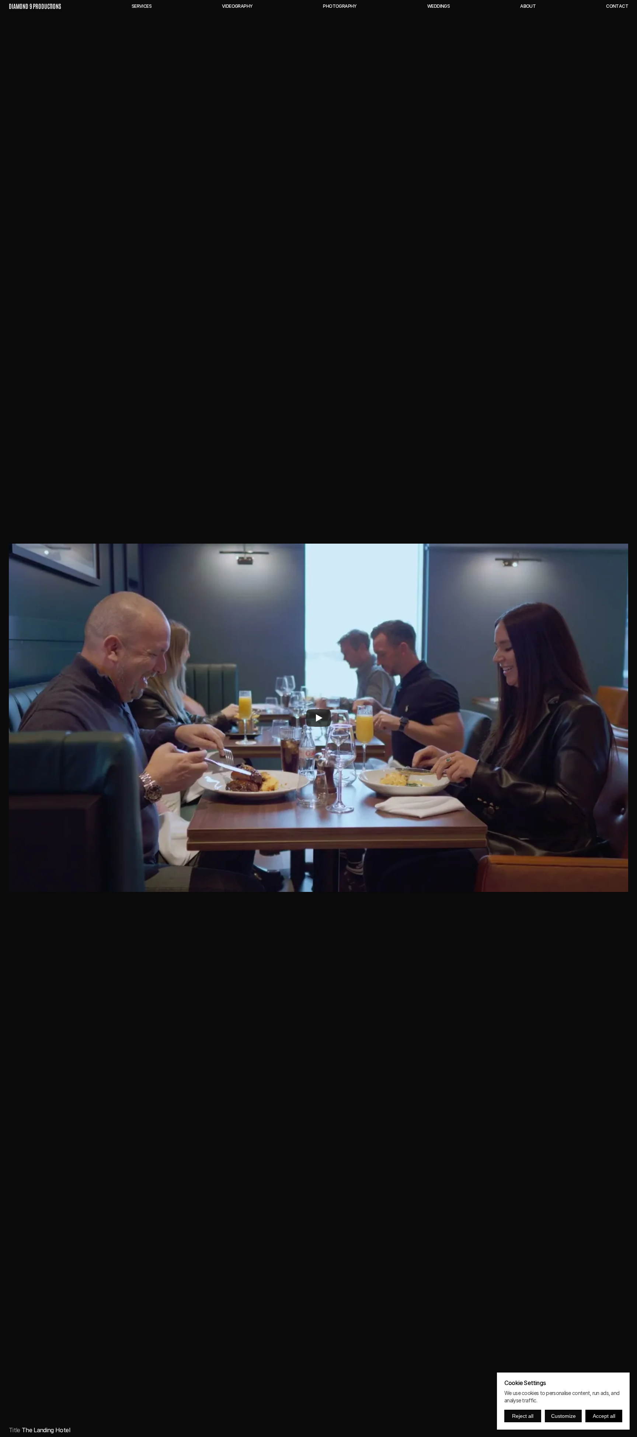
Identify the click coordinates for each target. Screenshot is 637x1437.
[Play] (318, 718)
